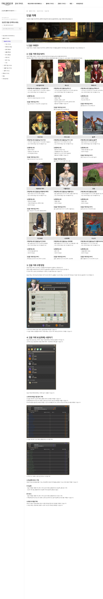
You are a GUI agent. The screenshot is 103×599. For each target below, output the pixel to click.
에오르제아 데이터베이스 (35, 3)
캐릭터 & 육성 (8, 46)
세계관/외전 (79, 3)
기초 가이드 (8, 44)
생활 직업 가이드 (8, 68)
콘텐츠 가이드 (62, 3)
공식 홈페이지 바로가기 (8, 10)
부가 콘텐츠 (8, 54)
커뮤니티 (7, 57)
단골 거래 (47, 11)
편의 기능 (7, 60)
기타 (6, 62)
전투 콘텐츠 (8, 49)
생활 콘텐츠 (8, 52)
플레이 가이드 (50, 3)
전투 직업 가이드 (8, 65)
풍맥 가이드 (6, 70)
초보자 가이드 (7, 41)
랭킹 (71, 3)
